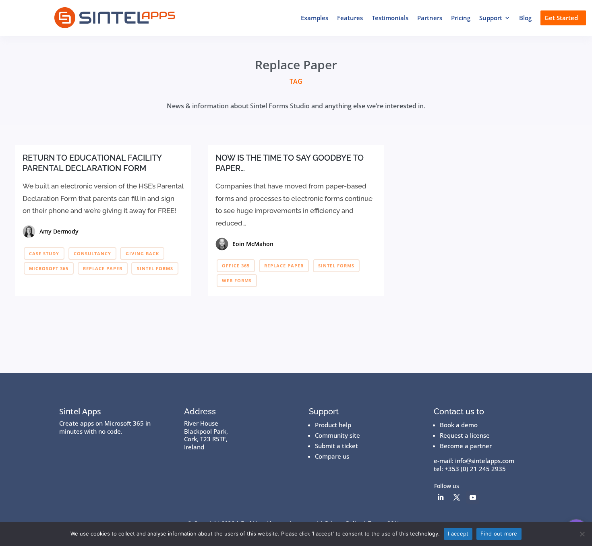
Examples (314, 18)
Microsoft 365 (48, 268)
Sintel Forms (155, 268)
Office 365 (236, 266)
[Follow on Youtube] (472, 497)
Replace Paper (102, 268)
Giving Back (142, 253)
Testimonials (390, 18)
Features (350, 18)
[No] (582, 534)
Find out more (498, 533)
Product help (333, 425)
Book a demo (459, 425)
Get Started (561, 18)
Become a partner (466, 446)
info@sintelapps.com (484, 461)
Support (490, 18)
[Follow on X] (456, 497)
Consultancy (92, 253)
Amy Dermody (59, 231)
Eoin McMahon (252, 244)
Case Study (44, 253)
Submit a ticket (336, 446)
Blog (525, 18)
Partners (429, 18)
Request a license (465, 435)
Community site (337, 435)
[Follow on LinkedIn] (440, 497)
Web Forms (237, 280)
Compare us (332, 456)
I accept (458, 533)
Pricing (460, 18)
